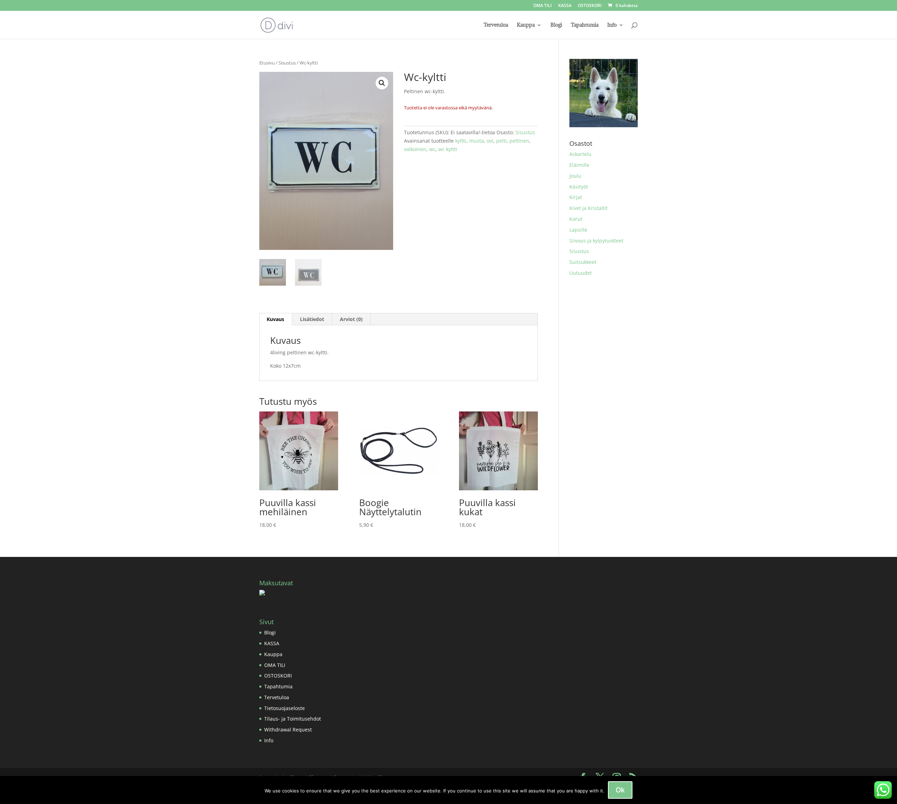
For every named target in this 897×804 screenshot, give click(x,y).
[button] (382, 83)
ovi (490, 140)
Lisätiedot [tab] (312, 319)
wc (432, 149)
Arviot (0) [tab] (351, 319)
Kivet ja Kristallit (588, 208)
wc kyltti (447, 149)
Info (612, 25)
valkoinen (415, 149)
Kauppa (526, 25)
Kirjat (575, 197)
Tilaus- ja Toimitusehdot (292, 718)
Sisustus (287, 63)
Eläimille (579, 165)
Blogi (556, 25)
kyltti (460, 140)
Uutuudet (580, 273)
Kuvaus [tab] (275, 319)
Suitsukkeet (582, 262)
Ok (620, 790)
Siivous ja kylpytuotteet (596, 240)
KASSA (564, 6)
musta (476, 140)
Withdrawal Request (288, 729)
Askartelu (580, 154)
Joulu (575, 175)
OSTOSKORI (590, 6)
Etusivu (267, 63)
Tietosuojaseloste (284, 708)
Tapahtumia (584, 25)
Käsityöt (578, 186)
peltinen (519, 140)
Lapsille (578, 229)
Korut (575, 219)
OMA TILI (542, 6)
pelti (501, 140)
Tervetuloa (496, 25)
